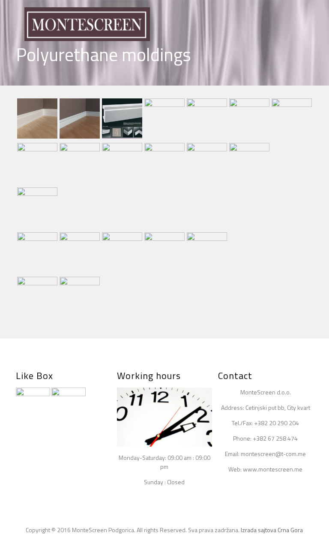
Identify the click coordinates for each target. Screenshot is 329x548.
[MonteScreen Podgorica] (87, 23)
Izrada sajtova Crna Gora (272, 529)
